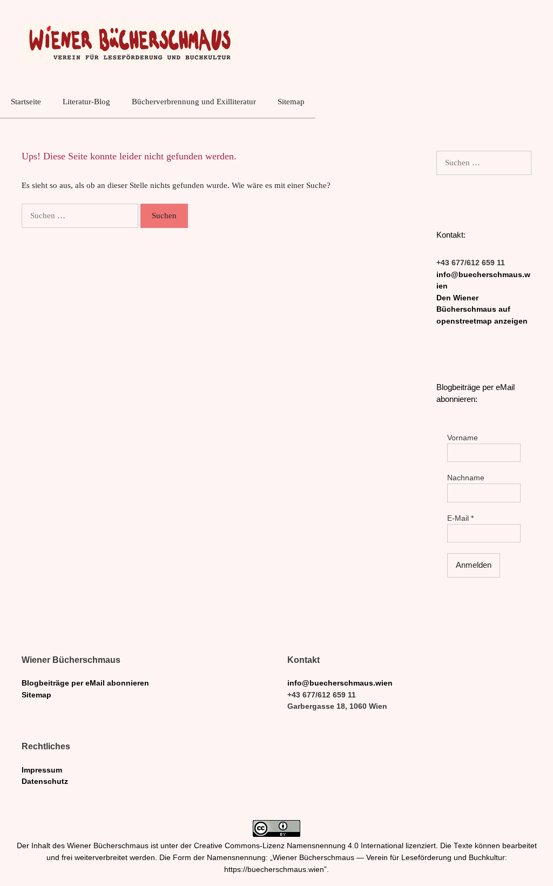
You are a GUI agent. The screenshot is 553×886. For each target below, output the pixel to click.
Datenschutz (45, 781)
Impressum (42, 770)
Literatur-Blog (86, 101)
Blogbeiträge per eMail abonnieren (85, 683)
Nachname (465, 478)
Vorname (462, 438)
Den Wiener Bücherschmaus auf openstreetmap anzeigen (482, 309)
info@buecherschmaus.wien (340, 683)
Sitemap (291, 101)
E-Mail (460, 518)
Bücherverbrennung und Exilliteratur (194, 101)
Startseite (26, 101)
